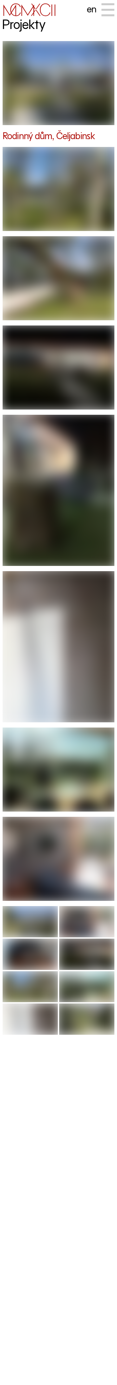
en (91, 9)
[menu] (107, 9)
